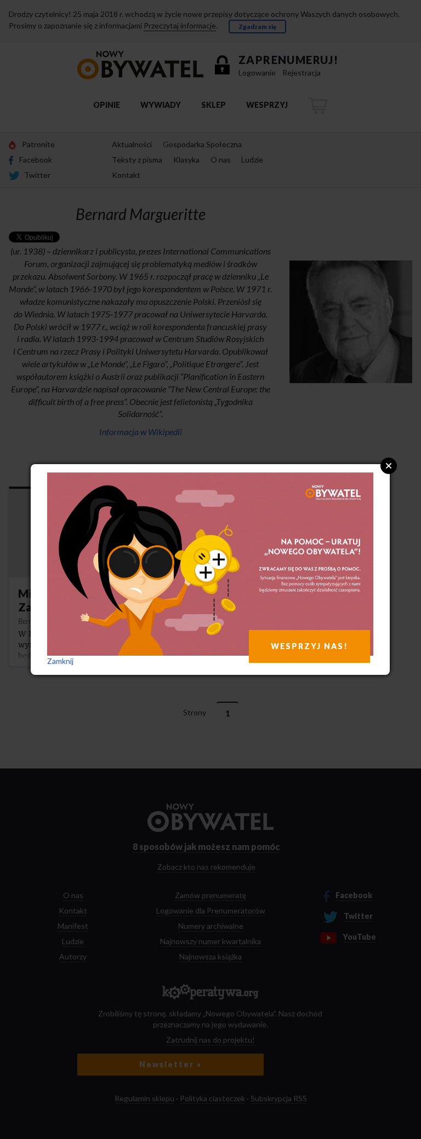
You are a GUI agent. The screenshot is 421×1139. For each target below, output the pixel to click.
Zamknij (60, 661)
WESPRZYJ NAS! (309, 646)
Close (388, 466)
